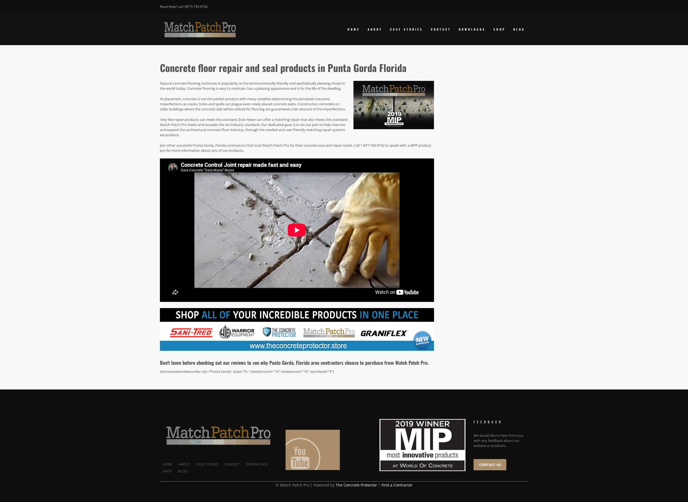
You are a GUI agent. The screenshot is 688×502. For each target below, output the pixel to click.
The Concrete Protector (356, 484)
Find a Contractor (397, 484)
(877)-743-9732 (196, 6)
